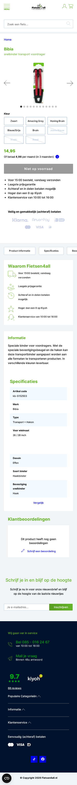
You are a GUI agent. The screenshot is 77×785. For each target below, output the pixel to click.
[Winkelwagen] (70, 8)
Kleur (7, 113)
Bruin (35, 130)
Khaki (14, 139)
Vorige (7, 83)
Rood (35, 139)
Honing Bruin (57, 120)
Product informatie (19, 250)
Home (7, 39)
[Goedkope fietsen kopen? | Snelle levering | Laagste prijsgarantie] (38, 9)
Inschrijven (61, 607)
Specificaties (51, 250)
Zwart (13, 120)
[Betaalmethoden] (11, 745)
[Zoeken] (68, 24)
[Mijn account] (64, 8)
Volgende (70, 83)
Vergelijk (38, 502)
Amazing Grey (36, 120)
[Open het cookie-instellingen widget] (6, 778)
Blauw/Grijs (14, 130)
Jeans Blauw (57, 130)
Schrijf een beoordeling (41, 551)
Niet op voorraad (38, 169)
